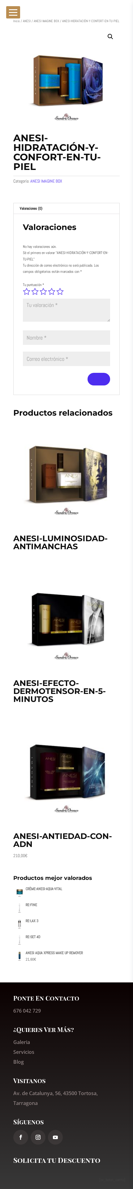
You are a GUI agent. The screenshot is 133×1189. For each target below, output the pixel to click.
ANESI (27, 21)
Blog (18, 1061)
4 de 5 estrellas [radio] (51, 291)
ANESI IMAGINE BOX (46, 21)
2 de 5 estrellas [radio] (35, 291)
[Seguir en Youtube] (55, 1137)
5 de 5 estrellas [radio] (60, 291)
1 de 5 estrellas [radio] (26, 291)
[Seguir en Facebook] (20, 1137)
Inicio (16, 21)
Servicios (23, 1052)
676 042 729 (27, 1010)
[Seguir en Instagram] (38, 1137)
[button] (110, 36)
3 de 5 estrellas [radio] (43, 291)
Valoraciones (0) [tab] (31, 208)
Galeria (21, 1042)
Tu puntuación (33, 284)
